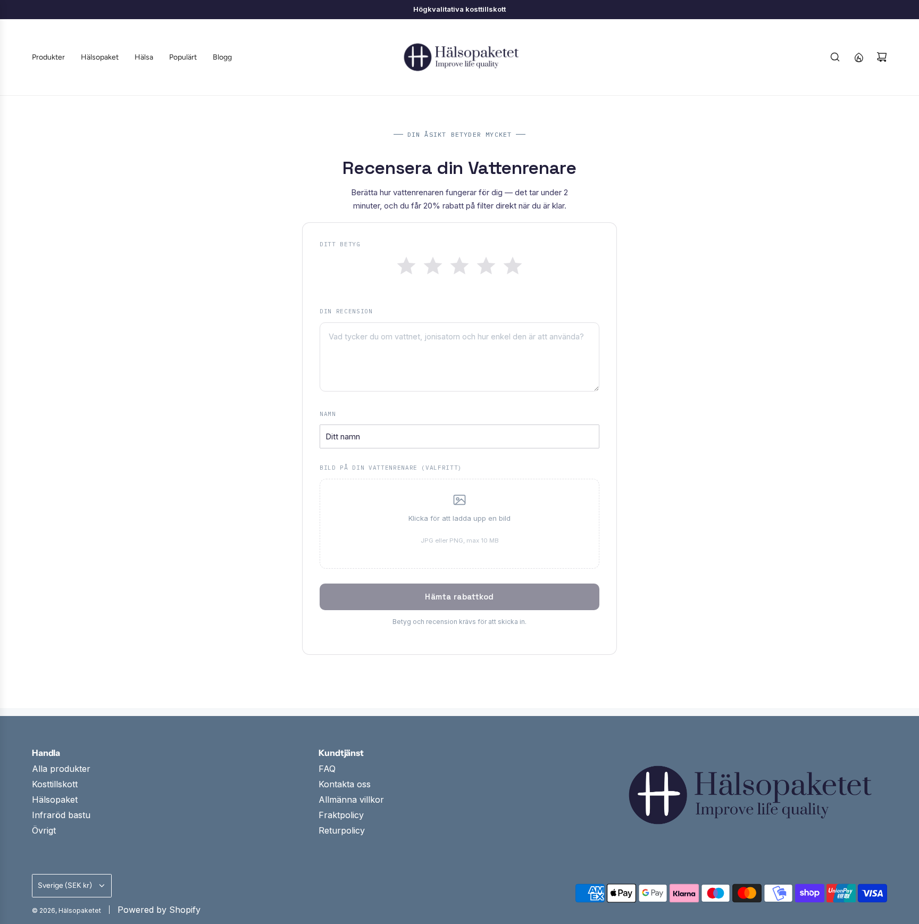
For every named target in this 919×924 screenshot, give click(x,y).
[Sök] (835, 57)
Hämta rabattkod (459, 597)
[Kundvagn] (881, 57)
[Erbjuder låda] (858, 57)
